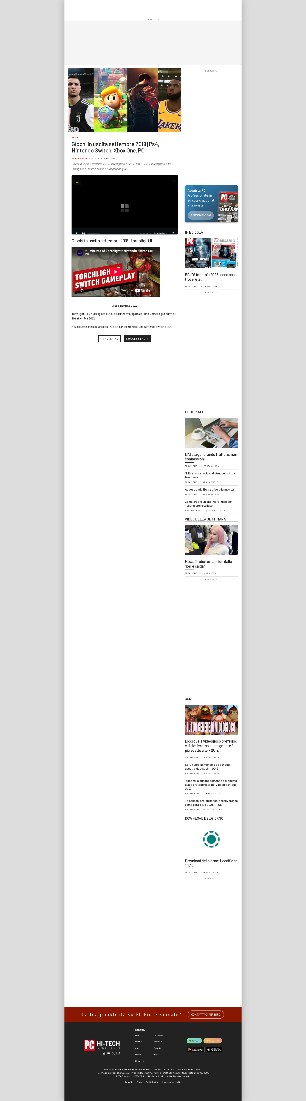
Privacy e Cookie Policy (147, 1082)
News (75, 137)
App (137, 1048)
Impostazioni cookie (171, 1082)
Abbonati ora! (201, 215)
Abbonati (194, 1040)
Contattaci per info (205, 1015)
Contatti (128, 1082)
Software (158, 1041)
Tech (156, 1054)
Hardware (158, 1035)
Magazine (139, 1061)
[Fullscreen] (173, 233)
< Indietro (109, 338)
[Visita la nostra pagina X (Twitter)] (113, 1053)
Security (157, 1048)
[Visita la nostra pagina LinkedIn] (108, 1053)
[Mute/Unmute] (83, 233)
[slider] (93, 233)
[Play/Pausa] (77, 233)
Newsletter (213, 1040)
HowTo (138, 1054)
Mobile (138, 1041)
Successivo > (137, 338)
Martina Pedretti (82, 158)
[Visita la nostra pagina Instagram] (104, 1053)
